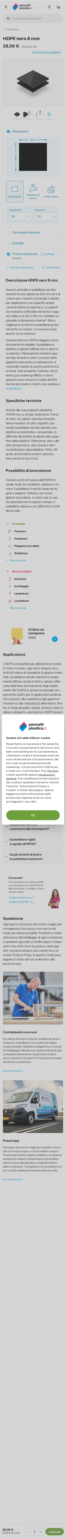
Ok (33, 815)
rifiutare (52, 770)
